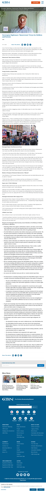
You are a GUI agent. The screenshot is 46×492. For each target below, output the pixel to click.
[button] (42, 2)
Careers (4, 450)
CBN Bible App (20, 437)
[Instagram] (24, 474)
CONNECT (5, 442)
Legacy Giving (34, 429)
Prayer (18, 429)
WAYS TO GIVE (35, 425)
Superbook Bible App (7, 465)
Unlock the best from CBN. (8, 363)
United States (20, 443)
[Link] (30, 45)
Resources (19, 435)
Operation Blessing (7, 426)
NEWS (18, 442)
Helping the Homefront (8, 431)
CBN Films (5, 433)
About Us (4, 452)
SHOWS (33, 442)
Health (18, 450)
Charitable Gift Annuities (37, 433)
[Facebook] (22, 45)
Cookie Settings (3, 489)
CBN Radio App (21, 467)
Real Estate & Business (37, 435)
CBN (3, 39)
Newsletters (5, 443)
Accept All (33, 489)
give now (35, 2)
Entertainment (20, 452)
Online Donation (35, 426)
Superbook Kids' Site (7, 467)
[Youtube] (17, 474)
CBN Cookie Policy (7, 487)
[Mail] (28, 45)
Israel (18, 448)
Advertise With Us (7, 448)
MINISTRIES (5, 425)
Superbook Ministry (7, 463)
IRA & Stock (34, 431)
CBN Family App (35, 454)
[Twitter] (25, 45)
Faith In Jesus (20, 431)
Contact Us (5, 446)
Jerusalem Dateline (36, 450)
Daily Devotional (21, 426)
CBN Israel (5, 429)
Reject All (40, 489)
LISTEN (19, 461)
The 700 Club (34, 443)
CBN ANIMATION (7, 461)
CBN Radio (19, 463)
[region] (23, 487)
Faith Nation (34, 448)
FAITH (18, 425)
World (18, 446)
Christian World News (36, 446)
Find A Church (20, 433)
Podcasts (19, 465)
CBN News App (21, 456)
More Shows (34, 452)
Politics (18, 454)
